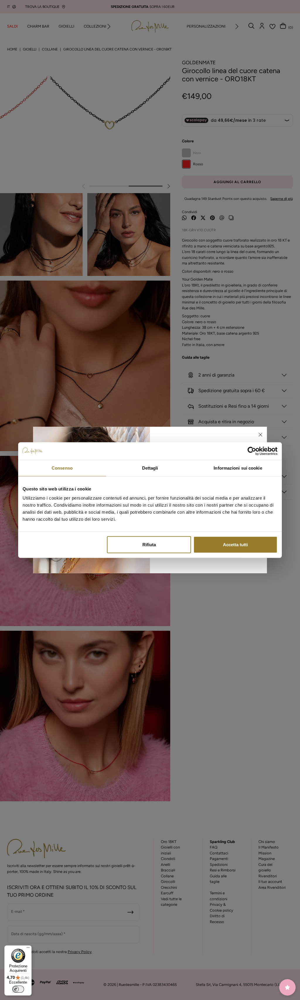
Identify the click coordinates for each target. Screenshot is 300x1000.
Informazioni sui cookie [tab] (238, 467)
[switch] (18, 989)
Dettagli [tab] (150, 467)
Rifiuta (149, 544)
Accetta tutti (235, 544)
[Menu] (28, 948)
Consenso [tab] (62, 467)
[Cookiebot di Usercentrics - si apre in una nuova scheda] (251, 450)
